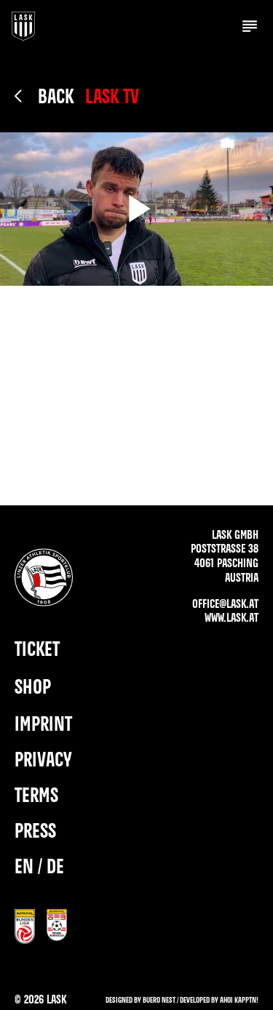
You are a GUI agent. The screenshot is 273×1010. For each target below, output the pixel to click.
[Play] (136, 209)
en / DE (39, 868)
